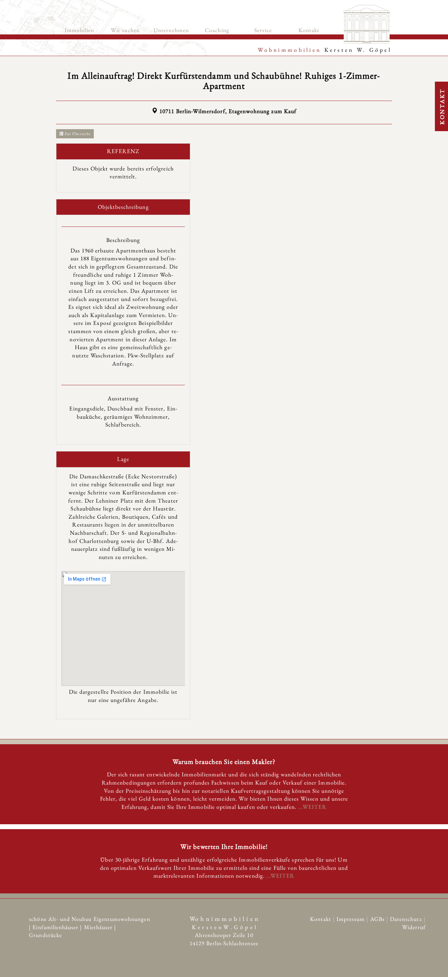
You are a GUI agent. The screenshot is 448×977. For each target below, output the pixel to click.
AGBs (378, 919)
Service (263, 30)
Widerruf (413, 927)
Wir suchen (125, 30)
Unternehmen (171, 30)
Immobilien (79, 30)
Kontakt (308, 30)
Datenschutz (407, 919)
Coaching (217, 30)
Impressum (351, 919)
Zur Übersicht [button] (77, 133)
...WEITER (312, 806)
